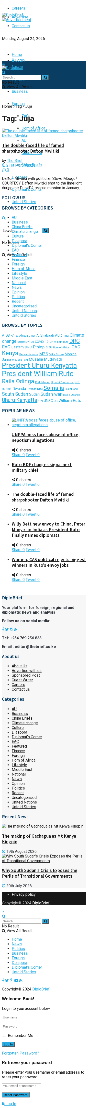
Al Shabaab (45, 335)
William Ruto (69, 400)
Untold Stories (24, 201)
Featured (19, 254)
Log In (10, 1103)
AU (24, 140)
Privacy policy (24, 894)
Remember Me (20, 1035)
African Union (27, 335)
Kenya (10, 353)
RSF (77, 382)
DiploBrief (41, 903)
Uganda (75, 394)
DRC (74, 341)
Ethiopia (40, 346)
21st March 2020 (20, 165)
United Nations (24, 310)
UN (40, 401)
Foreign (18, 103)
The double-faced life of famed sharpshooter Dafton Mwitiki (33, 148)
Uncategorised (24, 306)
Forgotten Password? (20, 1053)
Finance (18, 259)
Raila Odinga (18, 381)
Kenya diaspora (28, 354)
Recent (18, 301)
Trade (66, 394)
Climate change (25, 231)
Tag (19, 106)
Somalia (54, 388)
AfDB (6, 335)
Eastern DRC (21, 347)
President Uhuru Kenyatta (39, 365)
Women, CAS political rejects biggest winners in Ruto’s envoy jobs (49, 562)
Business (20, 91)
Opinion (18, 292)
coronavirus (25, 341)
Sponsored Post (26, 675)
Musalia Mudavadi (45, 359)
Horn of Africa (33, 128)
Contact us (21, 26)
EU (50, 347)
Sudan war (51, 394)
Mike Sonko (56, 354)
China (65, 335)
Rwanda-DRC (35, 389)
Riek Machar (42, 382)
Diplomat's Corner (27, 245)
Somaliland (71, 389)
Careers (18, 684)
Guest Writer (22, 680)
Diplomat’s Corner (27, 967)
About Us (19, 666)
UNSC (48, 400)
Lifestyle (19, 273)
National (19, 282)
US (55, 401)
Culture (18, 236)
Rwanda (19, 388)
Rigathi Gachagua (62, 382)
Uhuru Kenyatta (19, 400)
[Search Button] (45, 230)
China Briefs (22, 226)
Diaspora (19, 240)
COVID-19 (41, 341)
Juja (28, 106)
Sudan (34, 394)
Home (17, 54)
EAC (15, 250)
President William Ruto (38, 373)
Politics (18, 296)
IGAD (75, 347)
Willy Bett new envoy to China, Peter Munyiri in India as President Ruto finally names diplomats (48, 529)
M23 (43, 353)
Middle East (22, 278)
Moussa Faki (20, 359)
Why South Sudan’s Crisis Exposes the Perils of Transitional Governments (39, 873)
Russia (6, 389)
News (17, 287)
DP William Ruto (58, 341)
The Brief (15, 160)
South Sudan (15, 394)
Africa (14, 335)
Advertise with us (27, 670)
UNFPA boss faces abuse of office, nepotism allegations (46, 437)
